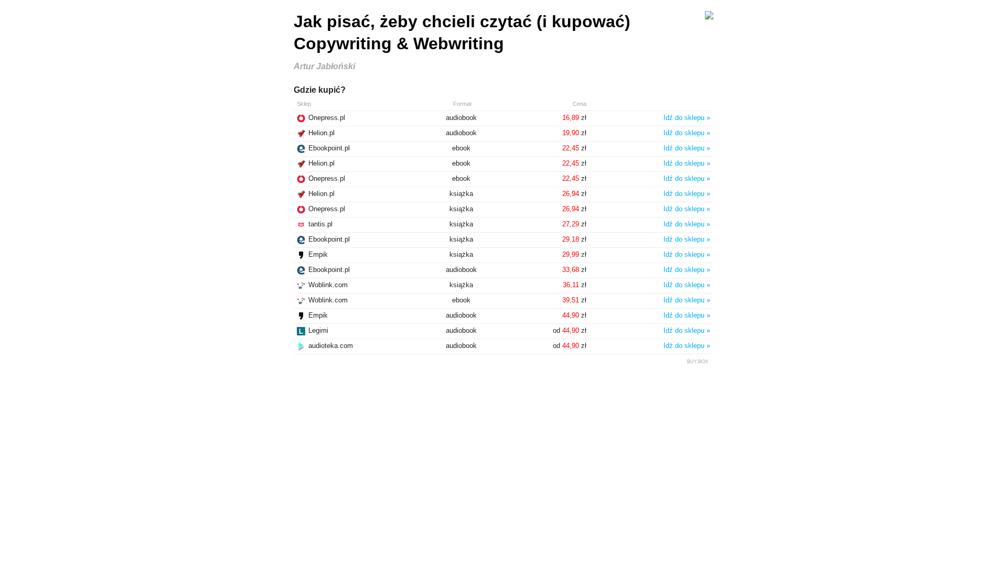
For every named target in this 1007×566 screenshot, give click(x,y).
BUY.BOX (697, 361)
